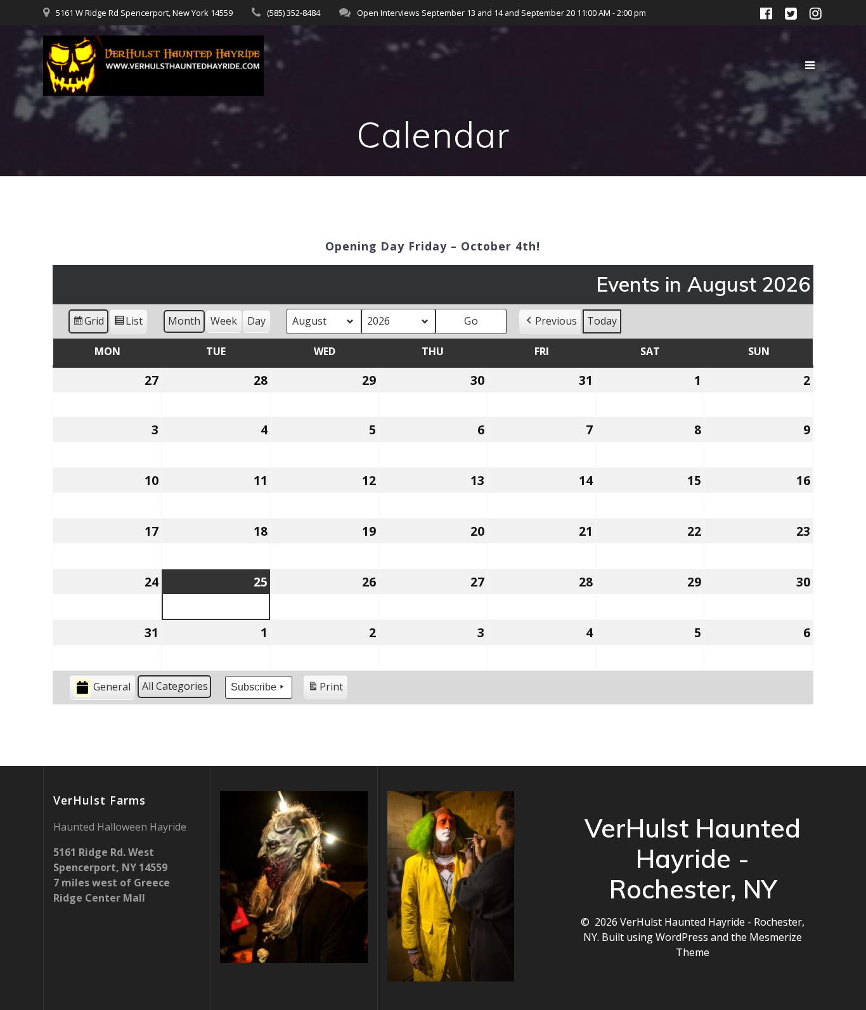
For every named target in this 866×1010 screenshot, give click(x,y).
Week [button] (223, 321)
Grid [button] (88, 323)
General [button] (112, 687)
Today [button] (602, 321)
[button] (550, 321)
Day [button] (256, 321)
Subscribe (253, 687)
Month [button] (184, 321)
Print (325, 689)
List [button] (128, 323)
